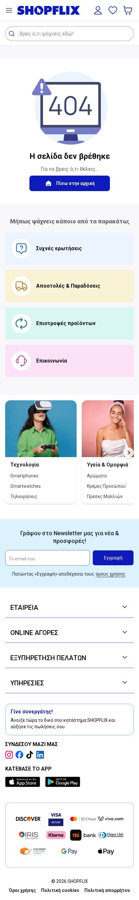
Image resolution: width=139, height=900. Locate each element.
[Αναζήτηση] (12, 33)
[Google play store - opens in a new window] (63, 782)
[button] (9, 10)
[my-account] (98, 10)
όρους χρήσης (110, 574)
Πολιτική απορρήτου (107, 890)
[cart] (128, 10)
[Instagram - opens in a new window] (10, 755)
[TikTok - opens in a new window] (31, 755)
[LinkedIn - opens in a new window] (41, 755)
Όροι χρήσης (22, 890)
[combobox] (69, 33)
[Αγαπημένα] (113, 10)
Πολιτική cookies (60, 890)
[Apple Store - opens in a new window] (24, 782)
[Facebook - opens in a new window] (21, 755)
